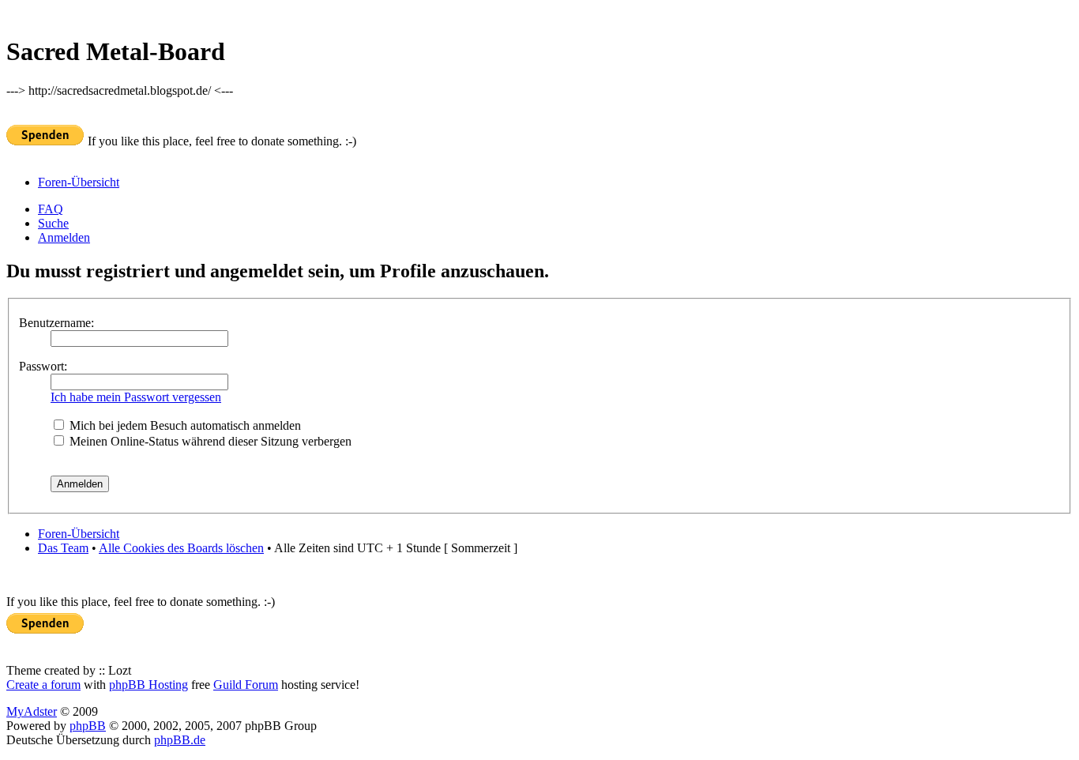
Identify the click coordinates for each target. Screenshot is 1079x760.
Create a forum (43, 684)
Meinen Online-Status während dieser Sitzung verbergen (209, 441)
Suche (53, 223)
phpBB (88, 725)
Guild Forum (245, 684)
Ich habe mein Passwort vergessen (136, 397)
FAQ (50, 209)
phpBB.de (179, 740)
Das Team (63, 548)
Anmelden (64, 237)
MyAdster (31, 711)
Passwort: (43, 366)
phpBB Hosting (148, 684)
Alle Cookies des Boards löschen (181, 548)
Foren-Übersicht (78, 182)
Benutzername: (56, 322)
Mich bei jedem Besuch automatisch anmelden (183, 425)
